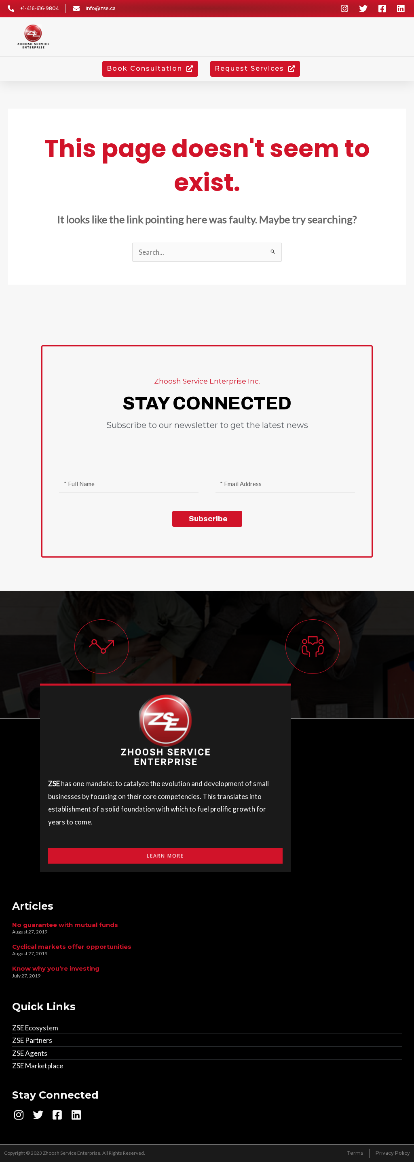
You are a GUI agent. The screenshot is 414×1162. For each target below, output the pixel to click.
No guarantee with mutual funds (65, 925)
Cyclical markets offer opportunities (71, 946)
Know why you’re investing (55, 968)
